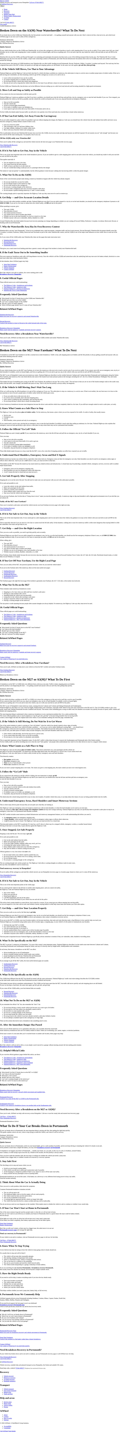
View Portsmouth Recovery (8, 1242)
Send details (12, 1431)
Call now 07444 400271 (36, 2)
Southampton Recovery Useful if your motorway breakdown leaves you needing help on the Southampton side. (26, 1104)
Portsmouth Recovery (10, 245)
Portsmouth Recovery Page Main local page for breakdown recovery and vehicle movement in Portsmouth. (23, 1331)
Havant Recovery (9, 242)
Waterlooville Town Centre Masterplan (15, 290)
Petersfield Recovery (10, 243)
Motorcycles (7, 1392)
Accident (6, 17)
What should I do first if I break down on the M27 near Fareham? (21, 627)
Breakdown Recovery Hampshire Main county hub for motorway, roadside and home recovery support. (20, 329)
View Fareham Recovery (7, 508)
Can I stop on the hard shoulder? (11, 629)
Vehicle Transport (9, 268)
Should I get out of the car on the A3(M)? (14, 300)
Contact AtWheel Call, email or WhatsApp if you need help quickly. (15, 1345)
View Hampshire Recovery (8, 875)
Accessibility (7, 1426)
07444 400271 (9, 22)
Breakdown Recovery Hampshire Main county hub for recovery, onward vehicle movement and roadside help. (22, 1091)
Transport (6, 12)
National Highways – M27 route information (17, 619)
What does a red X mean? (9, 1075)
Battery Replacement (10, 266)
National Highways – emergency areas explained (18, 1062)
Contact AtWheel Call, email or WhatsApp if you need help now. (14, 658)
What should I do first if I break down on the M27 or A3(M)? (20, 1072)
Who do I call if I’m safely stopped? (12, 303)
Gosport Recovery (9, 572)
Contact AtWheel (9, 269)
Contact (6, 19)
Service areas (8, 1402)
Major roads (7, 1403)
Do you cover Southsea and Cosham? (13, 1318)
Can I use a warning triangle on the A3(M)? (14, 301)
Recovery (6, 11)
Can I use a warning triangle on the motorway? (15, 1079)
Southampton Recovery (11, 576)
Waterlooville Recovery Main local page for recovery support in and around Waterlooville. (19, 315)
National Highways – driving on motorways (17, 289)
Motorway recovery (9, 1378)
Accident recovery (9, 1379)
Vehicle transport (9, 1389)
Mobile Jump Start (9, 14)
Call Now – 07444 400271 (8, 1116)
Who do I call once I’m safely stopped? (13, 634)
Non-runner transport (10, 1390)
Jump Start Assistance (10, 264)
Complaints (7, 1428)
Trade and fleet (8, 1394)
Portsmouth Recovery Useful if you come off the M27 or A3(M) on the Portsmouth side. (19, 1097)
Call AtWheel (4, 1431)
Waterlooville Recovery (11, 240)
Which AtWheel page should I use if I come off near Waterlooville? (21, 305)
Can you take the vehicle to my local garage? (15, 1321)
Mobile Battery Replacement (12, 16)
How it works (8, 1418)
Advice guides (8, 1405)
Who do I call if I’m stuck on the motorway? (15, 1080)
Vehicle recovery (9, 1376)
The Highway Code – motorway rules (15, 287)
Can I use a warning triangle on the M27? (14, 632)
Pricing (6, 1407)
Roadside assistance (9, 1381)
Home (5, 9)
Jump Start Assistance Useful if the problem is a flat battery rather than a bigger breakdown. (20, 1338)
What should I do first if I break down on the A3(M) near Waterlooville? (23, 298)
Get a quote (3, 24)
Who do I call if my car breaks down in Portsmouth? (17, 1314)
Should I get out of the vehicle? (11, 631)
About (6, 1415)
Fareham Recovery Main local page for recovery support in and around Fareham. (18, 644)
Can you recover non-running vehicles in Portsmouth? (18, 1319)
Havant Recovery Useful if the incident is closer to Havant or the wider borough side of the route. (23, 322)
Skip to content (4, 1)
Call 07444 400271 (5, 146)
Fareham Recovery (9, 571)
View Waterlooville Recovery (9, 145)
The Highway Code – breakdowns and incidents (18, 285)
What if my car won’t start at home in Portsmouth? (16, 1316)
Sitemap (6, 1420)
